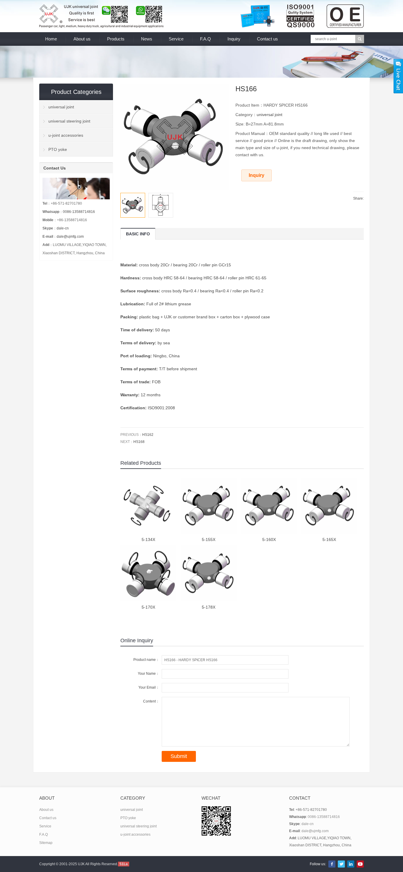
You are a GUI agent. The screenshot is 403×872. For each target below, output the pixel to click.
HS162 (147, 435)
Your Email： (148, 687)
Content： (151, 701)
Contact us (267, 38)
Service (176, 38)
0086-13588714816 (79, 212)
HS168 (139, 442)
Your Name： (148, 673)
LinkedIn (350, 864)
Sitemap (46, 843)
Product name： (146, 660)
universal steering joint (69, 121)
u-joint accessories (65, 135)
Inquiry (233, 38)
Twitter (341, 864)
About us (82, 38)
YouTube (360, 864)
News (146, 38)
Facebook (331, 864)
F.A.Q (205, 38)
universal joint (269, 114)
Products (115, 38)
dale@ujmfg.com (70, 236)
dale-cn (63, 228)
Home (51, 38)
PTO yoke (57, 149)
